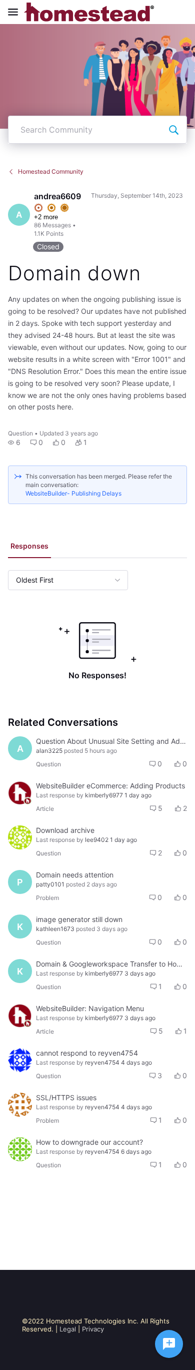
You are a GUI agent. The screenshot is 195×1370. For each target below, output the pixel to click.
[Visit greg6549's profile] (20, 1060)
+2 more (46, 217)
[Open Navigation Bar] (16, 12)
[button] (14, 442)
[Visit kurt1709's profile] (20, 1105)
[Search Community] (173, 130)
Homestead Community (51, 171)
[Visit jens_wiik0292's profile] (20, 1149)
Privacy (93, 1329)
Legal (68, 1329)
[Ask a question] (169, 1344)
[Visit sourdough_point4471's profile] (20, 837)
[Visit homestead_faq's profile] (20, 793)
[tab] (29, 547)
